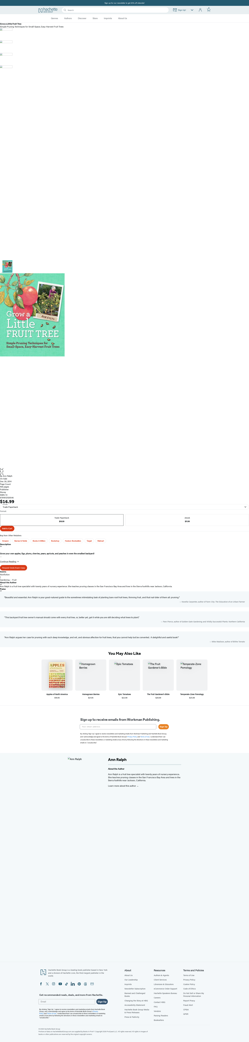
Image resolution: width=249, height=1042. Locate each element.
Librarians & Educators (164, 984)
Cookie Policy (189, 984)
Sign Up (164, 726)
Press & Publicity (132, 1017)
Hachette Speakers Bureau (165, 993)
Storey (3, 492)
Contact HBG (159, 1002)
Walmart (100, 540)
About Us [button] (122, 18)
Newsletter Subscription (135, 988)
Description (5, 544)
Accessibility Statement (135, 1005)
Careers (157, 997)
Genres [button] (54, 18)
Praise (3, 589)
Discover (82, 18)
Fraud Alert (188, 1005)
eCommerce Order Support (165, 988)
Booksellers (159, 1020)
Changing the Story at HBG (136, 1000)
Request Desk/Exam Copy (13, 567)
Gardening (5, 579)
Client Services (160, 979)
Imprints (108, 18)
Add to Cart (7, 528)
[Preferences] (192, 10)
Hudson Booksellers (73, 540)
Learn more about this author (122, 785)
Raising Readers (161, 1015)
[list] (124, 370)
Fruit (14, 579)
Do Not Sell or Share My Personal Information (193, 994)
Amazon (5, 540)
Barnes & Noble (20, 540)
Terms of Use (188, 975)
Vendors (157, 1011)
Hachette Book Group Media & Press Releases (137, 1011)
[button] (124, 473)
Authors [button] (68, 18)
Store (95, 18)
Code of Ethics (189, 988)
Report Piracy (189, 1000)
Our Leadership (131, 979)
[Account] (200, 10)
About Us (129, 975)
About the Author (8, 582)
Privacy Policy (189, 979)
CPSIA (186, 1009)
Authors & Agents (161, 975)
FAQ (155, 1006)
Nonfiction (5, 574)
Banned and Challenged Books (135, 994)
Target (89, 540)
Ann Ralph (7, 475)
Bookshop (55, 540)
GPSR (185, 1014)
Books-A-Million (39, 540)
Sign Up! (182, 9)
